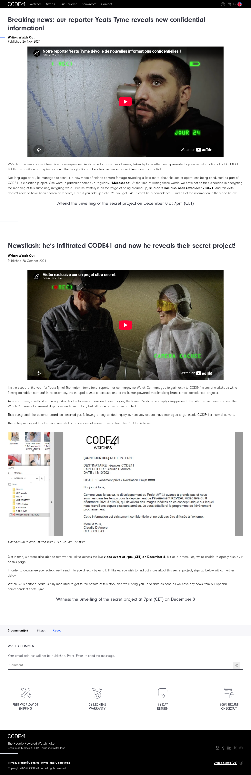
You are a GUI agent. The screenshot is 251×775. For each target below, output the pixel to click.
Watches (36, 4)
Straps (50, 4)
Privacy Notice (17, 762)
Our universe (68, 4)
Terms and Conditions (55, 762)
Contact (106, 4)
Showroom (89, 4)
